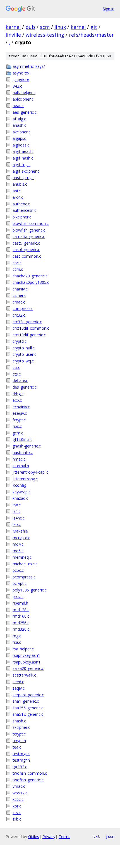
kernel (13, 27)
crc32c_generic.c (27, 321)
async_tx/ (21, 73)
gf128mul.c (22, 439)
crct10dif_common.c (31, 328)
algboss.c (21, 145)
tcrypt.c (19, 734)
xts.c (17, 812)
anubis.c (20, 184)
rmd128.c (21, 609)
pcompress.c (24, 577)
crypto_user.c (24, 354)
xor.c (17, 806)
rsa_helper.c (23, 649)
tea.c (17, 747)
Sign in (108, 8)
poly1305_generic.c (30, 590)
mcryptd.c (21, 537)
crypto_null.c (24, 348)
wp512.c (20, 793)
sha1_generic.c (26, 701)
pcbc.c (18, 570)
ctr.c (16, 367)
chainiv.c (20, 289)
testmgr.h (21, 760)
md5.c (18, 550)
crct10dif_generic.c (29, 334)
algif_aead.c (23, 151)
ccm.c (18, 269)
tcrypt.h (19, 740)
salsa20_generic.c (28, 668)
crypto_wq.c (23, 361)
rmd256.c (21, 622)
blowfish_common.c (31, 223)
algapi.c (19, 138)
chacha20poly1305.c (31, 282)
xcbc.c (18, 799)
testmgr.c (21, 753)
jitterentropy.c (25, 478)
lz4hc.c (19, 518)
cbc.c (17, 262)
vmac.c (19, 786)
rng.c (17, 635)
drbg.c (18, 393)
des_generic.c (25, 387)
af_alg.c (19, 118)
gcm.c (18, 433)
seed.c (18, 681)
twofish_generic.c (28, 779)
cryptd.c (20, 341)
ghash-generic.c (27, 446)
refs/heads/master (91, 34)
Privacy (48, 836)
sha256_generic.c (28, 707)
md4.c (18, 544)
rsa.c (17, 642)
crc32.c (19, 315)
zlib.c (17, 819)
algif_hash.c (23, 158)
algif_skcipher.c (26, 171)
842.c (17, 86)
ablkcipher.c (23, 99)
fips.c (17, 426)
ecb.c (17, 400)
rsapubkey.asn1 (26, 662)
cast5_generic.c (26, 243)
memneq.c (22, 557)
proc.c (18, 596)
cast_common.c (27, 256)
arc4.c (18, 197)
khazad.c (20, 498)
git (93, 27)
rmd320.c (21, 629)
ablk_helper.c (24, 92)
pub (30, 27)
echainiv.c (21, 406)
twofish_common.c (30, 773)
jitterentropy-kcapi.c (30, 472)
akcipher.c (21, 132)
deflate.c (20, 380)
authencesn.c (24, 210)
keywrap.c (21, 491)
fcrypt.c (19, 419)
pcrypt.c (20, 583)
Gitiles (33, 836)
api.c (17, 190)
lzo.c (17, 524)
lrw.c (17, 505)
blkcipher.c (22, 217)
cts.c (17, 374)
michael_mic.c (25, 563)
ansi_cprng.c (23, 177)
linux (60, 27)
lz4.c (16, 511)
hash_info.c (23, 452)
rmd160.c (21, 616)
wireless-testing (45, 34)
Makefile (20, 531)
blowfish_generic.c (29, 230)
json (109, 836)
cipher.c (19, 295)
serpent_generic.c (28, 694)
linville (13, 34)
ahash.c (19, 125)
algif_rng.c (21, 164)
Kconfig (19, 485)
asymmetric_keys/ (29, 66)
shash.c (19, 721)
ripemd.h (20, 603)
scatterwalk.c (24, 675)
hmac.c (19, 459)
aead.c (18, 105)
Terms (64, 836)
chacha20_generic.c (30, 276)
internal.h (21, 465)
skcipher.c (21, 727)
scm (45, 27)
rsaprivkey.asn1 (26, 655)
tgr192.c (20, 766)
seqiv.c (19, 688)
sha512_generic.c (28, 714)
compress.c (23, 308)
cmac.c (19, 302)
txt (96, 836)
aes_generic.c (25, 112)
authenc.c (21, 204)
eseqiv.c (20, 413)
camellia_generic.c (29, 236)
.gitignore (21, 79)
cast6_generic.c (26, 249)
